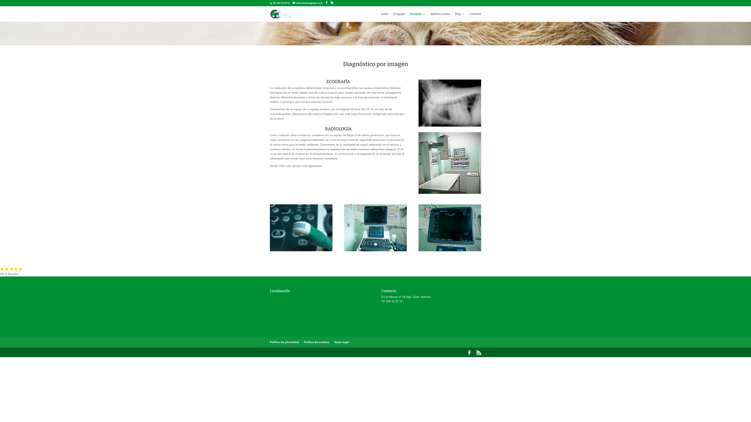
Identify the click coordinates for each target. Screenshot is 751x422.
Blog (458, 14)
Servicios (416, 14)
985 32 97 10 (283, 3)
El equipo (399, 14)
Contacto (475, 14)
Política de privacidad (284, 342)
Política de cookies (316, 342)
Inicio (384, 14)
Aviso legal (341, 342)
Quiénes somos (440, 14)
